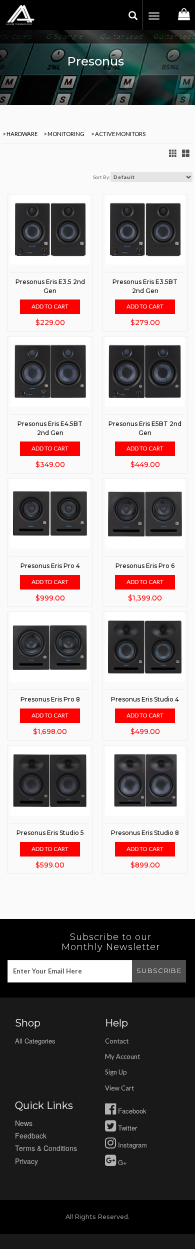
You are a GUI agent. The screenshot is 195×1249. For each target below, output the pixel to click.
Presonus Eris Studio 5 (50, 832)
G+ (121, 1162)
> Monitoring (63, 133)
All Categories (35, 1041)
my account (122, 1056)
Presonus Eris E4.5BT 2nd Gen (50, 428)
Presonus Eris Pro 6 (145, 566)
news (23, 1123)
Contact (116, 1041)
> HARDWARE (20, 133)
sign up (116, 1072)
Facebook (131, 1111)
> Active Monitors (118, 133)
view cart (119, 1088)
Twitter (126, 1127)
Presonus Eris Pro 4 (50, 566)
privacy (26, 1161)
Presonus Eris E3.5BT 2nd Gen (145, 286)
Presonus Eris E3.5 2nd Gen (50, 286)
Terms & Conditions (46, 1148)
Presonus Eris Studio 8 (145, 832)
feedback (30, 1135)
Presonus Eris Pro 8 (50, 699)
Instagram (131, 1145)
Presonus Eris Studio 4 (145, 699)
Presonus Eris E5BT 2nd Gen (145, 428)
